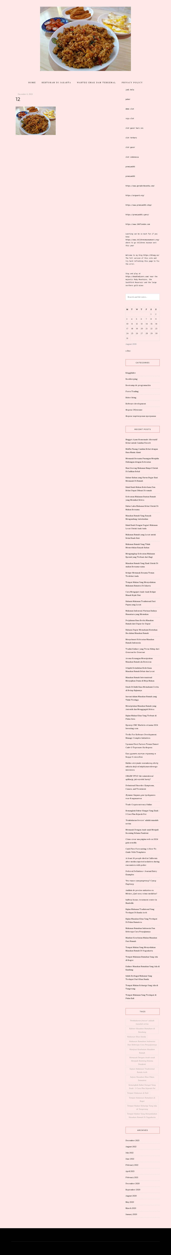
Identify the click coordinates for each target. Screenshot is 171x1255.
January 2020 (131, 1214)
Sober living (131, 397)
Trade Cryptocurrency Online (139, 804)
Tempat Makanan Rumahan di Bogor (142, 1099)
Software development (136, 403)
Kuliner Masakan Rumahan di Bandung (142, 1030)
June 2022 (130, 1159)
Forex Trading (132, 391)
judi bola (130, 90)
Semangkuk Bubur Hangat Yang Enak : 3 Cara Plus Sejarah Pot (142, 1087)
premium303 (130, 167)
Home (32, 82)
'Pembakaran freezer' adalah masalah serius (142, 1022)
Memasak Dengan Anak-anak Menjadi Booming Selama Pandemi (142, 1060)
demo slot (130, 109)
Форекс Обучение (134, 410)
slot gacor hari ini (134, 128)
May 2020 (130, 1202)
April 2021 (130, 1171)
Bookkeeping (131, 379)
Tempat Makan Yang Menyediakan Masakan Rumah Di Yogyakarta (142, 1115)
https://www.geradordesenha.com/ (140, 186)
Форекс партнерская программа (141, 416)
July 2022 (129, 1153)
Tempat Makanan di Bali (138, 1093)
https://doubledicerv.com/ (137, 277)
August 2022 (131, 1146)
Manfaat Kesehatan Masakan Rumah (142, 1051)
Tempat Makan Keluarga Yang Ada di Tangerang (142, 1107)
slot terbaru (131, 138)
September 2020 (133, 1189)
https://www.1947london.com (138, 224)
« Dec (128, 351)
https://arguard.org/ (135, 195)
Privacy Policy (132, 82)
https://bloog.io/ (151, 255)
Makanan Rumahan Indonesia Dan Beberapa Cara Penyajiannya (142, 1043)
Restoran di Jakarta (56, 82)
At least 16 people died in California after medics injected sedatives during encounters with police (143, 861)
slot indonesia (132, 157)
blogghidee (131, 373)
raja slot (130, 118)
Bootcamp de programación (138, 385)
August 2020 (131, 1196)
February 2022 (132, 1165)
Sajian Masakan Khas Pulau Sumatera (142, 1079)
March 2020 (131, 1208)
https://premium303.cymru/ (137, 215)
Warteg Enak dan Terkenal (96, 82)
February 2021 (132, 1177)
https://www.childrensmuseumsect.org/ (142, 240)
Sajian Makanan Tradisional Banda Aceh (142, 1070)
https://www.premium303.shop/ (139, 205)
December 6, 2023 (25, 94)
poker (128, 99)
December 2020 (133, 1183)
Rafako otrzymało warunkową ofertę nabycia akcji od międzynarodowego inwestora (142, 766)
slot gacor (130, 147)
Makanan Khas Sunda (136, 1036)
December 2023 (132, 1140)
